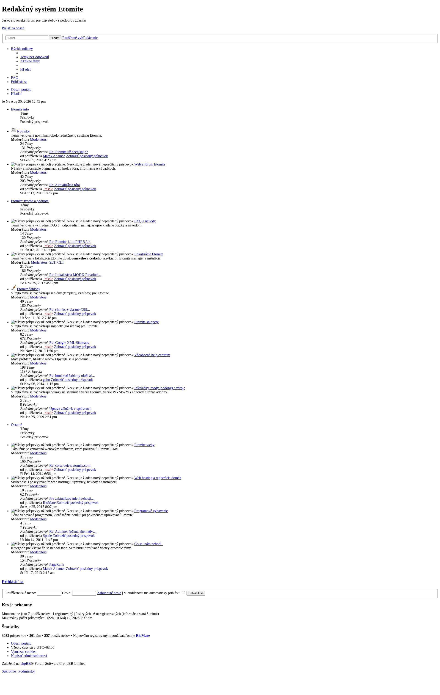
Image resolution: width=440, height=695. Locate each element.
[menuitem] (34, 57)
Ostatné (16, 425)
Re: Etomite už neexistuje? (68, 152)
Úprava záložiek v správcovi (70, 409)
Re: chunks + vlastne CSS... (69, 310)
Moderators (38, 139)
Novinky (23, 131)
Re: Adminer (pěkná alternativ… (72, 531)
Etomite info (20, 109)
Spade (47, 536)
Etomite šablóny (28, 289)
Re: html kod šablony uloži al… (72, 376)
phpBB (25, 663)
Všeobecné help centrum (152, 355)
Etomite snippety (146, 322)
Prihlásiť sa (13, 581)
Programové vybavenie (151, 511)
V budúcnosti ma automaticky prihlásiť (152, 593)
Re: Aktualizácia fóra (64, 185)
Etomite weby (144, 445)
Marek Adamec (54, 156)
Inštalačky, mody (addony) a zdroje (159, 388)
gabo (46, 380)
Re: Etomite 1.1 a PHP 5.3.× (70, 242)
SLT (52, 262)
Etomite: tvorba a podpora (30, 201)
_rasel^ (48, 189)
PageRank (56, 564)
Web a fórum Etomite (149, 164)
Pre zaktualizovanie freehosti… (71, 498)
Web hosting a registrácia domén (157, 478)
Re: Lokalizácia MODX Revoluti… (75, 275)
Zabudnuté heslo (109, 593)
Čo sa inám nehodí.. (148, 544)
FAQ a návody (145, 221)
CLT (60, 262)
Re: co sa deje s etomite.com (69, 465)
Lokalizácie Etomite (148, 254)
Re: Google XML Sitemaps (69, 343)
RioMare (49, 503)
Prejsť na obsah (13, 28)
